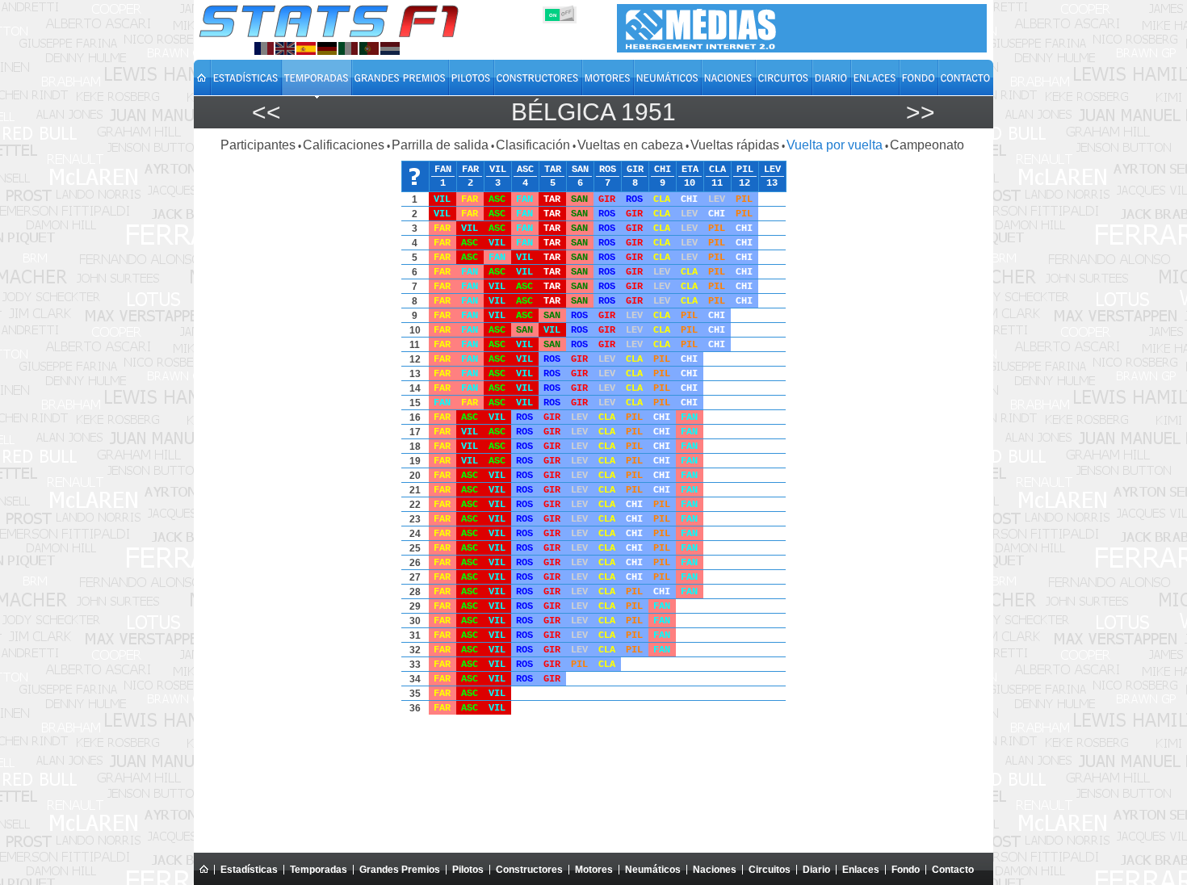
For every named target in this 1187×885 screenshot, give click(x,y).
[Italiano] (348, 48)
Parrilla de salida (440, 145)
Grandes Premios (399, 869)
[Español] (306, 48)
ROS (607, 169)
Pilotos (468, 869)
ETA (690, 169)
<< (266, 112)
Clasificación (533, 145)
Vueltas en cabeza (630, 145)
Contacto (953, 869)
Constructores (529, 869)
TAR (552, 169)
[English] (285, 48)
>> (920, 112)
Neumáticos (653, 869)
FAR (470, 169)
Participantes (258, 145)
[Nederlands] (390, 48)
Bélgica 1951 (593, 112)
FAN (442, 169)
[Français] (264, 48)
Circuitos (770, 869)
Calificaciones (343, 145)
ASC (525, 169)
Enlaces (860, 869)
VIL (497, 169)
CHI (662, 169)
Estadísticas (249, 869)
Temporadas (318, 869)
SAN (580, 169)
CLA (717, 169)
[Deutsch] (327, 48)
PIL (744, 169)
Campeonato (927, 145)
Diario (816, 869)
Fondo (905, 869)
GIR (635, 169)
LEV (772, 169)
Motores (594, 869)
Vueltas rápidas (734, 145)
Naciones (714, 869)
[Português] (369, 48)
